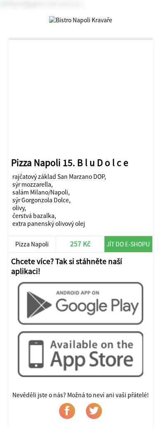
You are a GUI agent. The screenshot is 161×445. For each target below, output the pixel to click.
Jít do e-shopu (128, 244)
